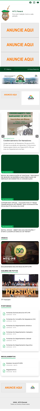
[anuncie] (10, 94)
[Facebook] (30, 2)
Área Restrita (34, 69)
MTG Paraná (5, 13)
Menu (8, 69)
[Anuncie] (20, 30)
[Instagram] (34, 2)
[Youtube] (38, 2)
